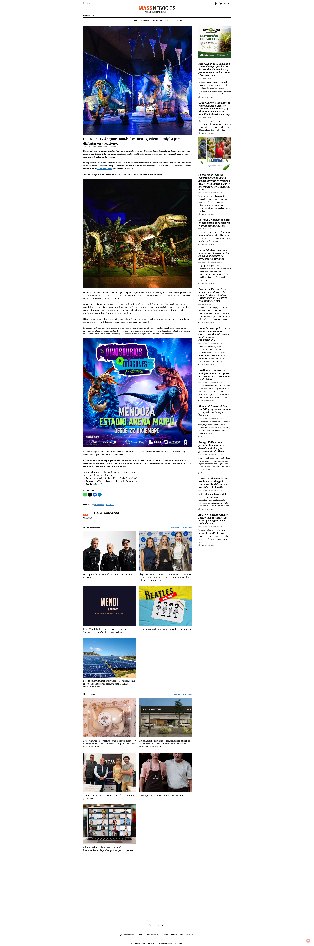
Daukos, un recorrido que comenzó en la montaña (163, 795)
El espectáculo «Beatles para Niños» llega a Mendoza (165, 629)
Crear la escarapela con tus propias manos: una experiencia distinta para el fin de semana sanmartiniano (214, 334)
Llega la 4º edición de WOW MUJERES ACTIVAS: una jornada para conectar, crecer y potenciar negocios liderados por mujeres (165, 577)
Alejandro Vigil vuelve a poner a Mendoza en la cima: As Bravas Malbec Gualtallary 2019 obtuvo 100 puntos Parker (212, 295)
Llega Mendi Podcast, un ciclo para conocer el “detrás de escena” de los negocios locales (106, 630)
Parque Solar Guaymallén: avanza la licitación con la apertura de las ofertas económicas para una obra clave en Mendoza (109, 683)
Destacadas (99, 504)
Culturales (157, 20)
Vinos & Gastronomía (141, 20)
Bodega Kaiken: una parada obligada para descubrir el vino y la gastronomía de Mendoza (213, 447)
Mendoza (168, 20)
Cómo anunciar (152, 934)
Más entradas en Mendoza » (182, 694)
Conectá (178, 20)
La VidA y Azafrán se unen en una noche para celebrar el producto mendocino (214, 222)
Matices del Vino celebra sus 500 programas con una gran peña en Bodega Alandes (214, 411)
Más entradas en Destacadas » (181, 528)
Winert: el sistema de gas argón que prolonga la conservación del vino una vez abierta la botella (213, 483)
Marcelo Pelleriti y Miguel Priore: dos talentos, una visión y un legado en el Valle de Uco (213, 519)
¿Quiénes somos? (127, 934)
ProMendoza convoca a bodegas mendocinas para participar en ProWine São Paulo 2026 (214, 374)
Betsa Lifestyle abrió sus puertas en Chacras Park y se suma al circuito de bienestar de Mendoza (213, 254)
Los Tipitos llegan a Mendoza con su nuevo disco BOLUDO (107, 576)
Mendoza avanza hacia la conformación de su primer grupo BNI (109, 797)
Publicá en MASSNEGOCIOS (182, 934)
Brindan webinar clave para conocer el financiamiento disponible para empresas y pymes (108, 849)
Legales (164, 934)
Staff (140, 934)
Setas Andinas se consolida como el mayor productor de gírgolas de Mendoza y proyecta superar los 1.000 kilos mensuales (109, 743)
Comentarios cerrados (207, 97)
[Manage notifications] (308, 941)
